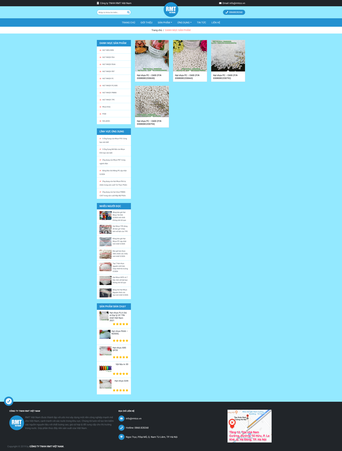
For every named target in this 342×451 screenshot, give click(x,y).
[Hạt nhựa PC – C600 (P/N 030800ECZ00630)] (152, 55)
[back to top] (335, 403)
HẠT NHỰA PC (108, 78)
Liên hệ (215, 22)
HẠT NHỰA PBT (108, 71)
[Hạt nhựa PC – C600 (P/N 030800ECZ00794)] (152, 101)
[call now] (8, 401)
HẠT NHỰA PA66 (108, 64)
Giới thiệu (146, 22)
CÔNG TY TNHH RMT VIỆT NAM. (47, 446)
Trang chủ (130, 22)
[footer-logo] (16, 422)
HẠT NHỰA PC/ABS (110, 86)
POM (104, 114)
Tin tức (201, 22)
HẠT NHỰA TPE (108, 100)
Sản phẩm (164, 22)
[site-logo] (171, 9)
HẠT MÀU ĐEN (108, 50)
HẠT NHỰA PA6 (108, 57)
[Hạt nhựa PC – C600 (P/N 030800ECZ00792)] (228, 55)
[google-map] (250, 425)
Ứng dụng (183, 22)
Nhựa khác (106, 107)
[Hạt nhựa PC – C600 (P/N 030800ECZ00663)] (190, 55)
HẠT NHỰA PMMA (109, 93)
